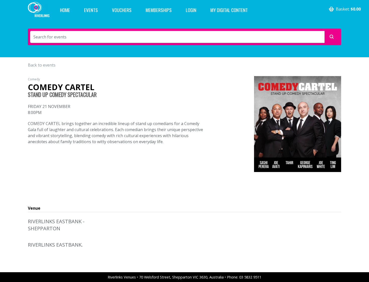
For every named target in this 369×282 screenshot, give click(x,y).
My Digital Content (229, 10)
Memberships (159, 10)
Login (191, 10)
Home (65, 10)
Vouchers (122, 10)
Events (91, 10)
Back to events (41, 65)
